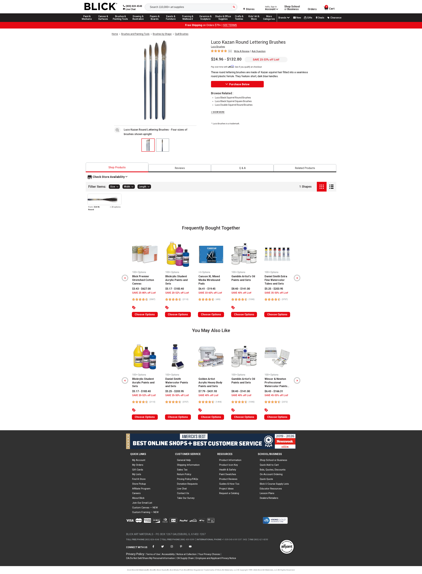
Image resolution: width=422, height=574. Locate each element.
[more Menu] (269, 21)
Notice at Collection (186, 554)
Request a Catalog (229, 493)
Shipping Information (188, 464)
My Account (138, 460)
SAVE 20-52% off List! (177, 292)
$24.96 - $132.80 (226, 59)
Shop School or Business (273, 460)
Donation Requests (187, 483)
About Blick (138, 498)
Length (142, 186)
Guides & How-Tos (229, 483)
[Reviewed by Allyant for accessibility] (286, 547)
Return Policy (184, 474)
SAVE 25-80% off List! (144, 292)
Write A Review (242, 51)
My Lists (136, 474)
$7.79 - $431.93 (207, 391)
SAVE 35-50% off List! (276, 292)
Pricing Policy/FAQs (187, 479)
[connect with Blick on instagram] (171, 548)
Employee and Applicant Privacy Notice (216, 558)
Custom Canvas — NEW (145, 507)
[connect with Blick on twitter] (162, 548)
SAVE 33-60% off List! (210, 292)
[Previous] (125, 278)
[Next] (297, 278)
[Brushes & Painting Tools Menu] (120, 21)
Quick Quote (266, 479)
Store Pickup (139, 483)
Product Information (230, 460)
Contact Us (183, 493)
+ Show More (218, 112)
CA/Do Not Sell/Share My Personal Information (150, 558)
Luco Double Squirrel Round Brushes (234, 105)
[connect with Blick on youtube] (190, 548)
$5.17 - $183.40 (174, 288)
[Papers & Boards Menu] (156, 21)
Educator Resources (271, 488)
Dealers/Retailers (269, 498)
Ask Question (259, 51)
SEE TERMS (230, 25)
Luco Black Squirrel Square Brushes (233, 101)
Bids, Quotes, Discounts (273, 469)
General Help (184, 460)
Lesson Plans (267, 493)
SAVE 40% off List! (241, 292)
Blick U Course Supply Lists (274, 483)
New (298, 17)
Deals (321, 17)
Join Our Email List (142, 502)
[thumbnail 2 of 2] (162, 145)
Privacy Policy (135, 554)
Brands (282, 17)
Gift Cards (137, 469)
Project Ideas (226, 488)
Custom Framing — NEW (145, 512)
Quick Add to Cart (269, 464)
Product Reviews (228, 479)
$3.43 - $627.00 (141, 288)
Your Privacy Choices (209, 554)
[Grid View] (322, 187)
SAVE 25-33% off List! (266, 59)
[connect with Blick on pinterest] (181, 548)
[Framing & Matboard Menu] (188, 21)
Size (112, 186)
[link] (129, 9)
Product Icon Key (228, 464)
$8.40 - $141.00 (240, 288)
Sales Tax (182, 469)
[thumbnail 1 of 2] (148, 145)
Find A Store (139, 479)
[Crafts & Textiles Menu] (241, 21)
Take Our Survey (186, 498)
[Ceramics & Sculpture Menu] (205, 21)
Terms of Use (153, 554)
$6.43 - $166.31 (274, 391)
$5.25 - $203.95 (274, 288)
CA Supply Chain (185, 558)
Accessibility (168, 554)
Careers (136, 493)
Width (127, 186)
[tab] (117, 167)
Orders (312, 9)
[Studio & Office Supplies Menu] (223, 21)
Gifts (309, 17)
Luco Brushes (218, 46)
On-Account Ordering (271, 474)
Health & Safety (227, 469)
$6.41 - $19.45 (206, 288)
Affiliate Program (141, 488)
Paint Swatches (227, 474)
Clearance (335, 17)
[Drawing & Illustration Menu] (138, 21)
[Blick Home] (100, 7)
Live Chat (182, 488)
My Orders (137, 464)
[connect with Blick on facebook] (153, 548)
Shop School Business (292, 8)
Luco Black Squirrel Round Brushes (233, 97)
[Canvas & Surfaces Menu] (103, 21)
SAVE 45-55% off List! (276, 395)
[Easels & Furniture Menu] (171, 21)
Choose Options (145, 314)
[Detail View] (331, 187)
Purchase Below (239, 84)
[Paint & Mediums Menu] (88, 21)
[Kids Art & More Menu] (255, 21)
